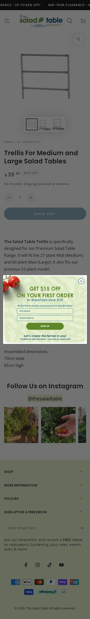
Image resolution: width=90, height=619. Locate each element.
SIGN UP (45, 326)
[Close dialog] (81, 281)
